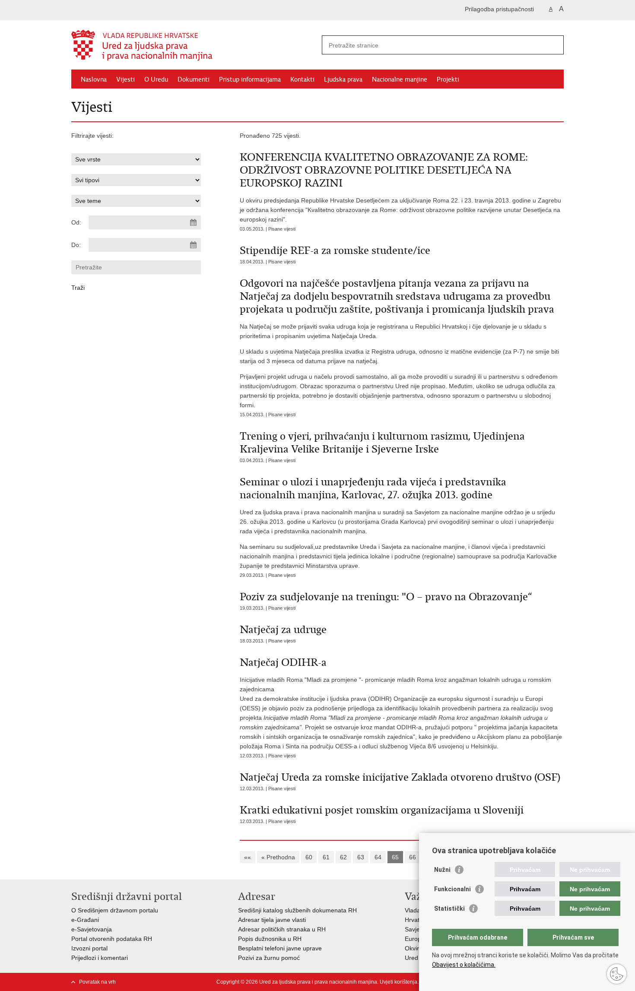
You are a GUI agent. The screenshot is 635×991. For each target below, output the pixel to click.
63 (360, 857)
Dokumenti (194, 79)
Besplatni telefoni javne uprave (280, 948)
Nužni (442, 869)
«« (247, 857)
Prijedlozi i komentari (99, 957)
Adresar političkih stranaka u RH (282, 929)
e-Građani (85, 919)
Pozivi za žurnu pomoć (269, 957)
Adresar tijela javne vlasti (272, 919)
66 (412, 857)
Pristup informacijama (250, 79)
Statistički (449, 908)
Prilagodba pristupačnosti (499, 9)
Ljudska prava (343, 79)
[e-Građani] (108, 10)
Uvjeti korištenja (398, 982)
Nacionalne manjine (399, 79)
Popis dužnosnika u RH (270, 938)
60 (308, 857)
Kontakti (302, 79)
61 (326, 857)
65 (395, 857)
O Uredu (156, 79)
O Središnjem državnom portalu (114, 910)
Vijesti (125, 79)
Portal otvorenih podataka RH (111, 938)
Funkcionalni (452, 889)
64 (378, 857)
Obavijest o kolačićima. (463, 964)
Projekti (448, 79)
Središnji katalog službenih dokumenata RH (297, 910)
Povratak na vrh (97, 982)
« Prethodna (278, 857)
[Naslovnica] (194, 45)
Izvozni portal (89, 948)
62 (343, 857)
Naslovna (94, 79)
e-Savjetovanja (91, 929)
